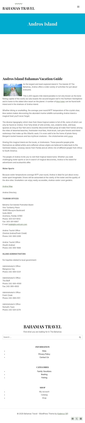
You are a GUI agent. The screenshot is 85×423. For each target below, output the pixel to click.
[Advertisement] (42, 56)
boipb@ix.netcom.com (18, 224)
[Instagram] (81, 418)
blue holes (60, 101)
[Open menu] (79, 7)
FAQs (44, 351)
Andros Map (7, 186)
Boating (44, 374)
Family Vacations (44, 371)
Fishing (44, 378)
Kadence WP (62, 414)
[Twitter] (76, 418)
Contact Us (44, 357)
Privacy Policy (44, 354)
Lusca (70, 136)
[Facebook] (72, 418)
